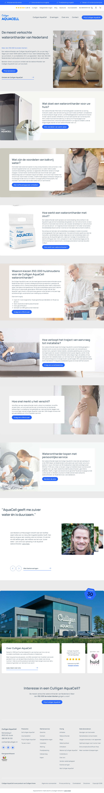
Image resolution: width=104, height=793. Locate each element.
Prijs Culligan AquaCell (92, 17)
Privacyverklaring (64, 783)
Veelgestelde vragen (45, 8)
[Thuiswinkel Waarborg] (10, 758)
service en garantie (69, 471)
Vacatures (62, 8)
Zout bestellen (72, 8)
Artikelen (62, 732)
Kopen (42, 757)
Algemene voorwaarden (49, 783)
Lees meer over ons (13, 668)
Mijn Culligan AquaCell (67, 768)
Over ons (65, 17)
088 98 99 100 (7, 738)
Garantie (42, 732)
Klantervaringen (65, 765)
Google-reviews (73, 665)
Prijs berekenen (9, 71)
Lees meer (67, 791)
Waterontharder (65, 736)
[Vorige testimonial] (13, 568)
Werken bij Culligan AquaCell (69, 750)
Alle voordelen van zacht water (55, 127)
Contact (75, 17)
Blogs (61, 739)
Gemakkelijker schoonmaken (88, 736)
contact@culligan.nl (10, 742)
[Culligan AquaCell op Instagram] (13, 747)
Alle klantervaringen (30, 568)
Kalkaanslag (44, 754)
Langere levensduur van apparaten (90, 739)
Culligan (34, 8)
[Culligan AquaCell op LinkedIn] (8, 747)
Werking (42, 747)
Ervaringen (54, 17)
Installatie (43, 743)
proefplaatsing (65, 361)
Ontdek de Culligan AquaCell (12, 77)
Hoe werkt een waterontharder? (55, 247)
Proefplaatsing (44, 750)
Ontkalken (63, 747)
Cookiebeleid (77, 783)
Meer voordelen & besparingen (88, 750)
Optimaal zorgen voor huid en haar (90, 743)
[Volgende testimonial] (18, 568)
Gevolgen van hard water (87, 732)
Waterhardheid (64, 743)
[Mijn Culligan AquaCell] (96, 7)
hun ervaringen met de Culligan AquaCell (24, 411)
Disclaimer (86, 783)
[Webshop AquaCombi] (100, 7)
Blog (55, 8)
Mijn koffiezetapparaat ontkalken (26, 185)
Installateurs (64, 754)
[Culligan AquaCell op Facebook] (3, 747)
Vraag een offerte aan (22, 312)
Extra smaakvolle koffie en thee (89, 747)
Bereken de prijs (50, 479)
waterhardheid (46, 121)
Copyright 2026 (97, 783)
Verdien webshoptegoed (67, 761)
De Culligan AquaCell (28, 732)
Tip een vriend (25, 743)
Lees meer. (26, 544)
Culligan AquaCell (40, 17)
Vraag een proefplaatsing (53, 365)
